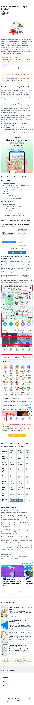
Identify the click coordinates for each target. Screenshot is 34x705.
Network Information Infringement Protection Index (20, 663)
